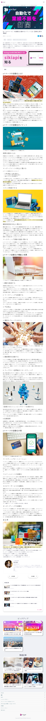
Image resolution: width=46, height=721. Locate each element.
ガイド (2, 697)
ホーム (4, 5)
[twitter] (38, 36)
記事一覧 (7, 5)
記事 (1, 695)
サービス (2, 692)
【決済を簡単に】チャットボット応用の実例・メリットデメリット (16, 556)
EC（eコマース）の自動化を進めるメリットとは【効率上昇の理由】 (26, 5)
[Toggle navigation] (43, 2)
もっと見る (39, 609)
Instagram (12, 5)
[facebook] (40, 36)
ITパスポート (15, 571)
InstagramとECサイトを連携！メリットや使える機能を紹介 (15, 553)
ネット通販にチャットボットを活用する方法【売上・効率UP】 (15, 503)
